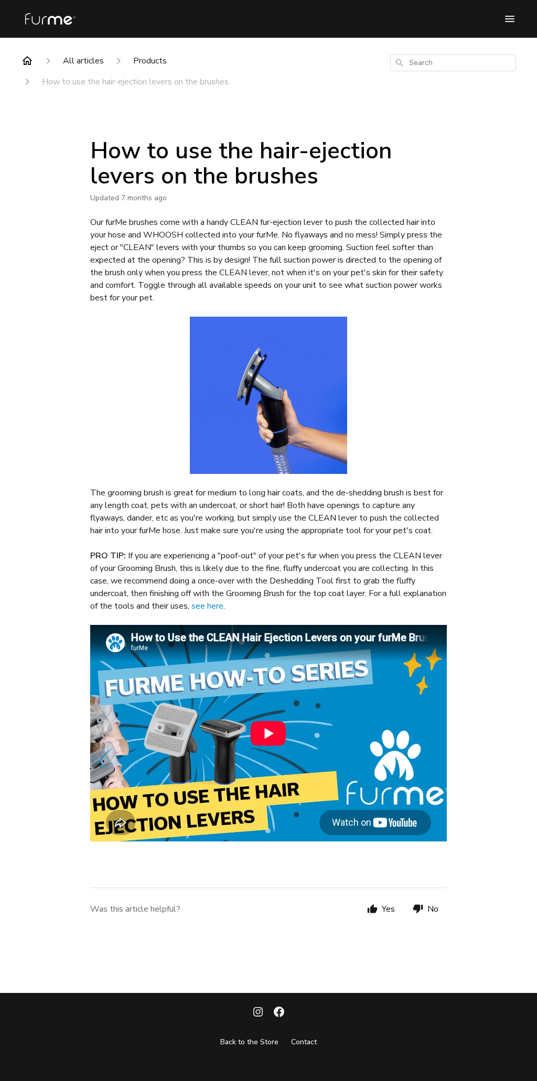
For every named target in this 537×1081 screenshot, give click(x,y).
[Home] (27, 61)
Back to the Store (249, 1042)
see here (207, 606)
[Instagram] (258, 1013)
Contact (304, 1042)
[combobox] (453, 63)
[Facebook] (279, 1013)
